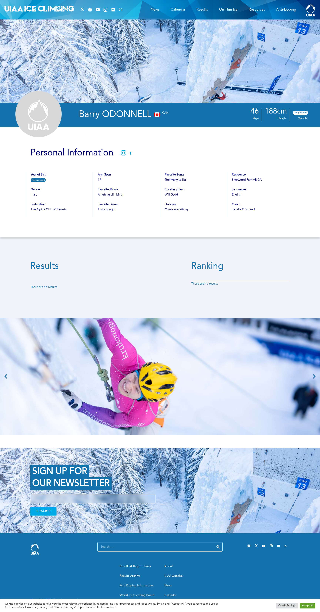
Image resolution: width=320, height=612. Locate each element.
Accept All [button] (307, 605)
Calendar (170, 595)
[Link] (311, 10)
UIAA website (173, 576)
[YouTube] (98, 10)
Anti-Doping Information (136, 585)
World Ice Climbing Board (137, 595)
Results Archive (130, 576)
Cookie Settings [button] (287, 605)
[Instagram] (105, 10)
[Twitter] (82, 10)
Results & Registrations (135, 566)
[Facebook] (90, 10)
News (168, 585)
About (168, 566)
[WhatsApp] (121, 10)
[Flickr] (113, 10)
